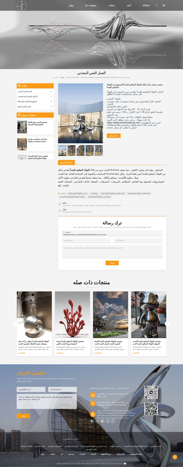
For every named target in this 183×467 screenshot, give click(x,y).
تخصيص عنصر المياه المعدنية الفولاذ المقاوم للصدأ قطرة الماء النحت (38, 157)
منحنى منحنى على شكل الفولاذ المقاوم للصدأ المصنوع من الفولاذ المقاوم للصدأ (84, 234)
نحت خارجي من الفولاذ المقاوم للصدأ (94, 446)
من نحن (71, 454)
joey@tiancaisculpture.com (119, 394)
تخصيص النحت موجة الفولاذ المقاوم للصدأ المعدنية (37, 123)
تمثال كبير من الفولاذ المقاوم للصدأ (99, 197)
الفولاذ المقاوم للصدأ (80, 169)
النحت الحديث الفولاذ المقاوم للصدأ (139, 193)
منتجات (111, 5)
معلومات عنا (90, 5)
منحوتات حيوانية (115, 446)
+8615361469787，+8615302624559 (111, 402)
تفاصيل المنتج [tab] (66, 162)
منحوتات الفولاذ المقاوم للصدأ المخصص (72, 197)
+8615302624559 (119, 405)
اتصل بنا (82, 454)
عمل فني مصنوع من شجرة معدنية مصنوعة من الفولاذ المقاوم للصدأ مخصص (37, 140)
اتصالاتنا (146, 5)
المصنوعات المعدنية (55, 446)
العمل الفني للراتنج (24, 107)
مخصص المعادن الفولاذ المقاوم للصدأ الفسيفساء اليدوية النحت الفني (71, 342)
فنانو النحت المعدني (71, 446)
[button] (167, 323)
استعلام (113, 136)
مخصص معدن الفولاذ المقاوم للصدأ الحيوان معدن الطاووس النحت (32, 342)
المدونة (93, 454)
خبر (62, 454)
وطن (71, 5)
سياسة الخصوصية (136, 454)
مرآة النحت (94, 193)
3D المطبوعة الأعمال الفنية (27, 101)
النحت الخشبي (156, 446)
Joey (104, 396)
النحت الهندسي (91, 449)
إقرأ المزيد (21, 353)
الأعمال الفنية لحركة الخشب (27, 96)
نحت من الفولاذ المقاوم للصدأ (77, 193)
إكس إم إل (120, 454)
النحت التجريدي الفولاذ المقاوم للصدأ (112, 193)
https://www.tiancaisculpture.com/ (124, 122)
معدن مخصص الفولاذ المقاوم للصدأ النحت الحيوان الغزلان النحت (147, 342)
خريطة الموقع (106, 454)
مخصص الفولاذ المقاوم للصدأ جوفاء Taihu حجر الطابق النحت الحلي (108, 342)
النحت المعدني (40, 446)
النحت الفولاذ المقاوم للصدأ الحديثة (136, 446)
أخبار (129, 5)
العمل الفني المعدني (72, 77)
